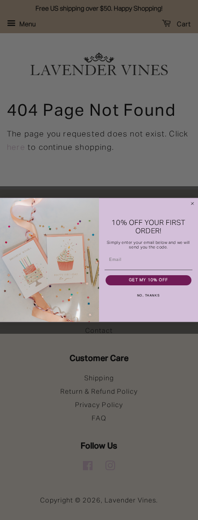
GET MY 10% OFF (148, 280)
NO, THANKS (148, 295)
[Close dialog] (192, 204)
